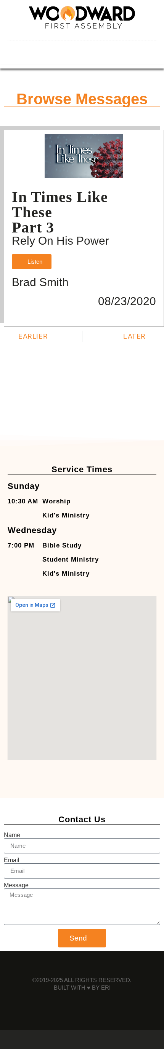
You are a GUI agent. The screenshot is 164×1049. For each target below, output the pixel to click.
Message (16, 885)
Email (11, 860)
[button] (82, 46)
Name (12, 835)
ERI (106, 987)
